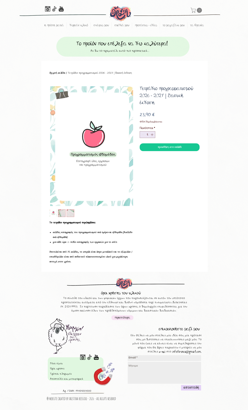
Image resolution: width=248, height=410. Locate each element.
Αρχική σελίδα (57, 73)
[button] (197, 10)
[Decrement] (142, 134)
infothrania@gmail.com (186, 352)
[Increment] (152, 134)
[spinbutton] (147, 134)
